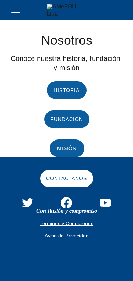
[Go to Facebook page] (66, 202)
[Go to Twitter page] (27, 202)
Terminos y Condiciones (66, 223)
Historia (67, 90)
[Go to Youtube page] (105, 202)
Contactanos (66, 178)
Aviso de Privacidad (67, 236)
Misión (67, 148)
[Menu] (15, 10)
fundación (66, 119)
